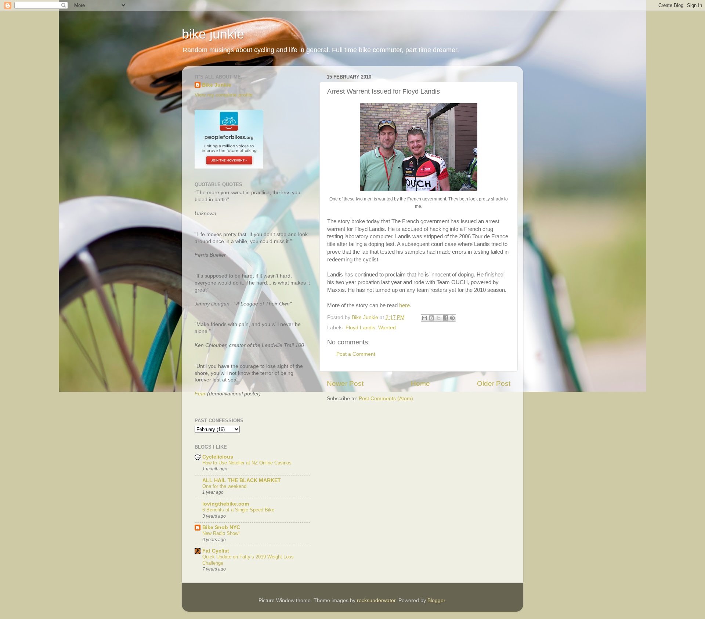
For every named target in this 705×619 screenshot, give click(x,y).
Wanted (387, 327)
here (404, 305)
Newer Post (345, 383)
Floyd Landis (360, 327)
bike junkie (213, 33)
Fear (200, 394)
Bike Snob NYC (221, 527)
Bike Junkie (216, 85)
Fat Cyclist (215, 551)
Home (420, 383)
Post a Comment (355, 354)
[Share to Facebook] (445, 318)
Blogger (436, 600)
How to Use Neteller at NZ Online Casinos (247, 463)
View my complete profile (224, 95)
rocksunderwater (376, 600)
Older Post (493, 383)
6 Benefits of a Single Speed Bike (238, 510)
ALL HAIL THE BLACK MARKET (241, 480)
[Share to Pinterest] (452, 318)
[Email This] (424, 318)
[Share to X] (438, 318)
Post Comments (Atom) (386, 398)
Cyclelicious (217, 457)
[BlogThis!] (431, 318)
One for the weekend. (225, 486)
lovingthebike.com (225, 504)
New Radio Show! (221, 533)
